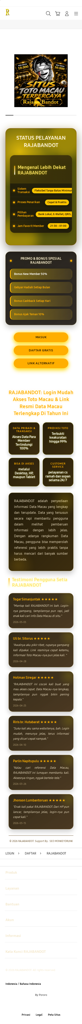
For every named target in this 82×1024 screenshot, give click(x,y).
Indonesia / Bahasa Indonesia (23, 984)
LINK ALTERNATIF (41, 363)
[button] (57, 13)
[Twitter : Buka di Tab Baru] (36, 1005)
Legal (39, 1014)
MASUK (41, 337)
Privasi (26, 1014)
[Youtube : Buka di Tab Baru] (54, 1005)
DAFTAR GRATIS (41, 350)
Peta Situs (54, 1014)
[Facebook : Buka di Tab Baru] (27, 1005)
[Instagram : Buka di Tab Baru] (45, 1005)
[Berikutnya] (77, 80)
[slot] (13, 13)
